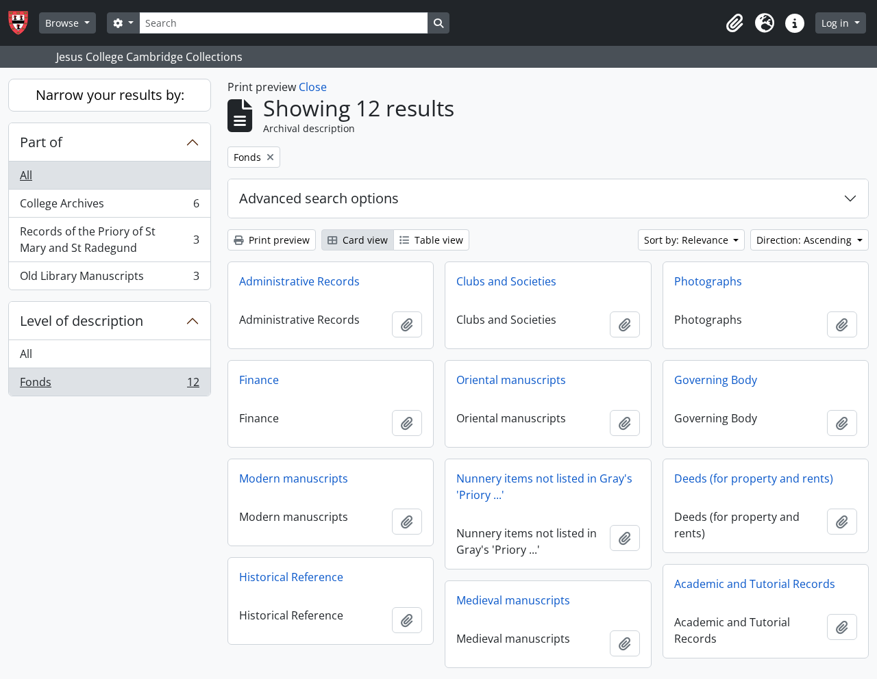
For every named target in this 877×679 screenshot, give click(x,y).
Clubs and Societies (506, 281)
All (26, 175)
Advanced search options (319, 198)
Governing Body (715, 379)
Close (313, 86)
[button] (734, 23)
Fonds (109, 385)
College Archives (109, 207)
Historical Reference (291, 577)
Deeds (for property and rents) (753, 478)
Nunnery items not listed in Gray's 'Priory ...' (544, 486)
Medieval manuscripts (513, 600)
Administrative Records (299, 281)
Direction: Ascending (805, 239)
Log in (837, 22)
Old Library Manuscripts (109, 279)
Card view (364, 239)
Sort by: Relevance (687, 239)
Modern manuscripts (293, 478)
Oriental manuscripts (511, 379)
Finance (259, 379)
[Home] (23, 22)
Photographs (708, 281)
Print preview (278, 239)
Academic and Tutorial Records (754, 583)
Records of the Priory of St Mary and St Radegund (109, 239)
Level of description (81, 320)
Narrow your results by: (110, 95)
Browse (63, 22)
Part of (41, 142)
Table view (437, 239)
